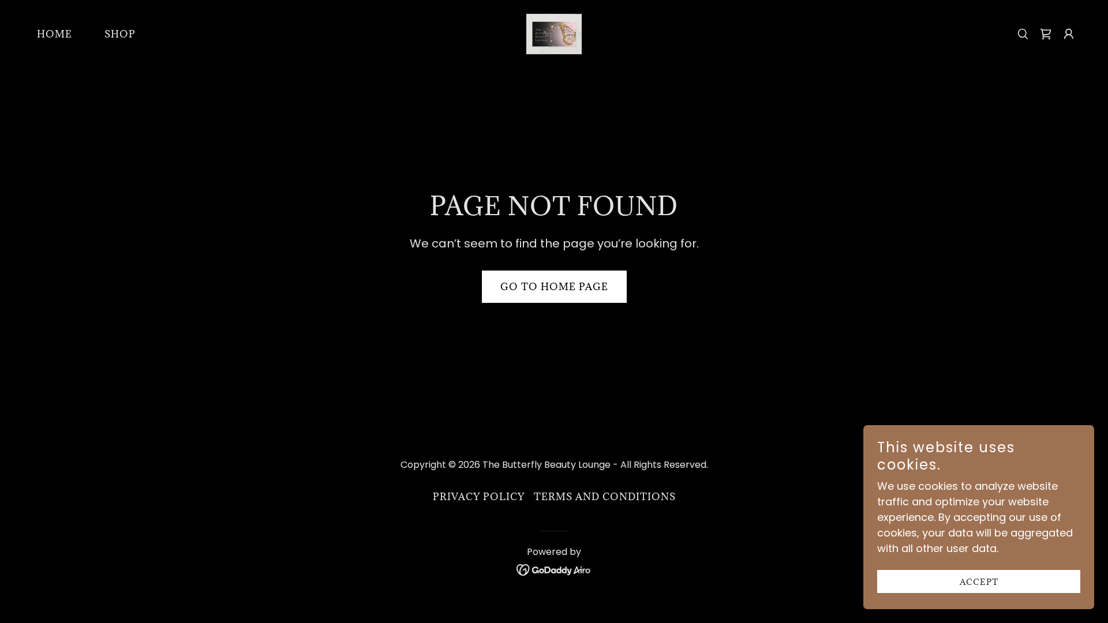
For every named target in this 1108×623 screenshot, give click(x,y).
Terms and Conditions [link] (605, 496)
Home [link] (54, 34)
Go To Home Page (554, 286)
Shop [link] (120, 34)
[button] (1068, 34)
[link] (554, 33)
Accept (979, 581)
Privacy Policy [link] (479, 496)
